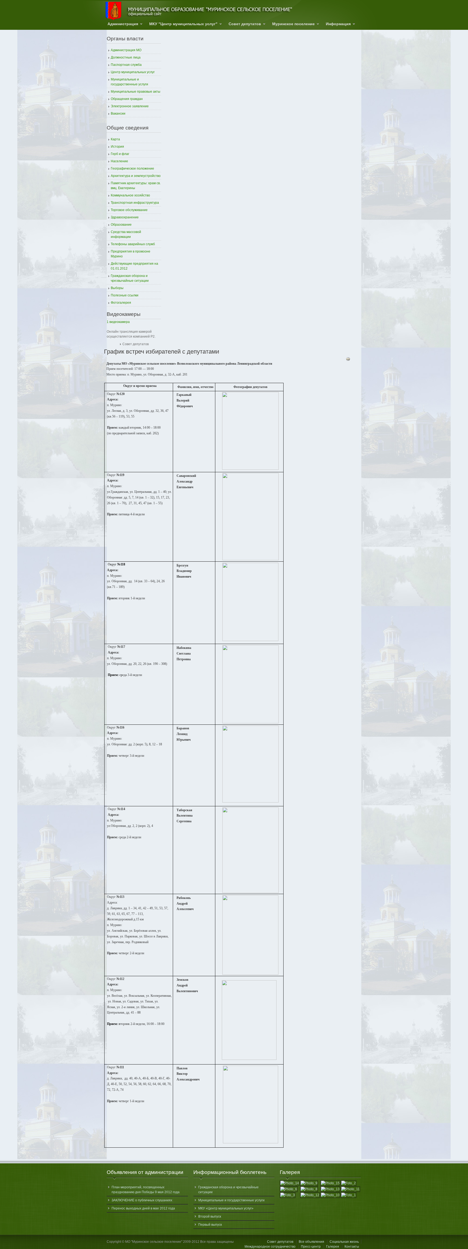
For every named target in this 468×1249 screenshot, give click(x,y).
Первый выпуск (210, 1225)
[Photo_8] (309, 1189)
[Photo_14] (290, 1183)
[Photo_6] (289, 1189)
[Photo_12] (310, 1195)
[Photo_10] (330, 1195)
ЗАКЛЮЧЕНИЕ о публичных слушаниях (142, 1200)
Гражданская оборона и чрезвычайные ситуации (228, 1189)
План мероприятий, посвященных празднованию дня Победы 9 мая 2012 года (146, 1189)
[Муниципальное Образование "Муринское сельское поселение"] (199, 11)
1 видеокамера (118, 322)
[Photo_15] (330, 1183)
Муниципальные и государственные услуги (231, 1200)
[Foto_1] (348, 1195)
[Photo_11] (350, 1189)
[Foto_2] (348, 1183)
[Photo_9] (309, 1183)
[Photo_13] (330, 1189)
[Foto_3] (287, 1195)
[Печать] (348, 360)
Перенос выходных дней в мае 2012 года (143, 1208)
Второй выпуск (209, 1216)
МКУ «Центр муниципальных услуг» (225, 1208)
